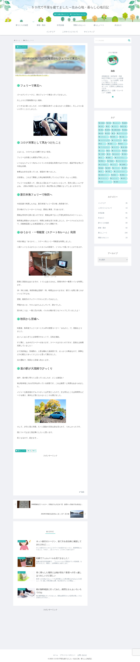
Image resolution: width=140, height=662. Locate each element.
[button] (129, 40)
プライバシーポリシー (67, 655)
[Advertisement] (50, 472)
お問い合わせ (82, 655)
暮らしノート (22, 451)
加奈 (113, 71)
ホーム (55, 655)
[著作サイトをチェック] (112, 96)
